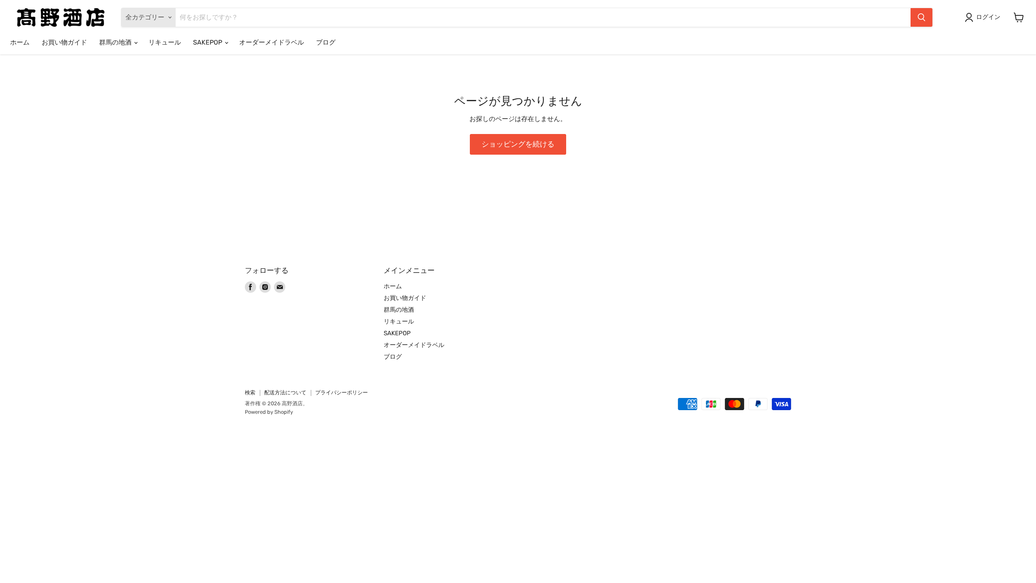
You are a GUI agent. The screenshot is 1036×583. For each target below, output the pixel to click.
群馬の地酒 (116, 42)
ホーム (20, 42)
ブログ (325, 42)
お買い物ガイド (64, 42)
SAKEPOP (208, 42)
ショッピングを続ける (518, 144)
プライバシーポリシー (341, 392)
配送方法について (285, 392)
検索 (250, 392)
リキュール (165, 42)
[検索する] (921, 17)
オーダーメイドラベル (271, 42)
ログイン (988, 17)
